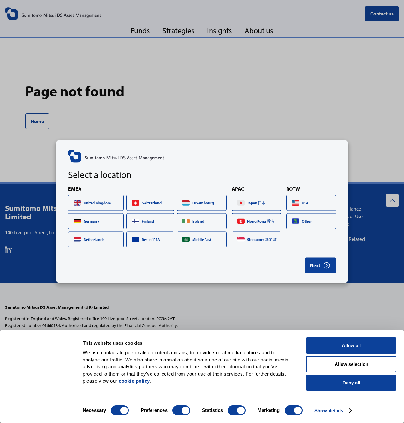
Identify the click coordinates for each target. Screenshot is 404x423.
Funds (140, 30)
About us (259, 30)
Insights (219, 30)
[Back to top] (392, 200)
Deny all (351, 382)
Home (37, 121)
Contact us (382, 13)
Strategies (178, 30)
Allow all (351, 345)
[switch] (181, 410)
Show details (328, 410)
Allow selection (351, 364)
